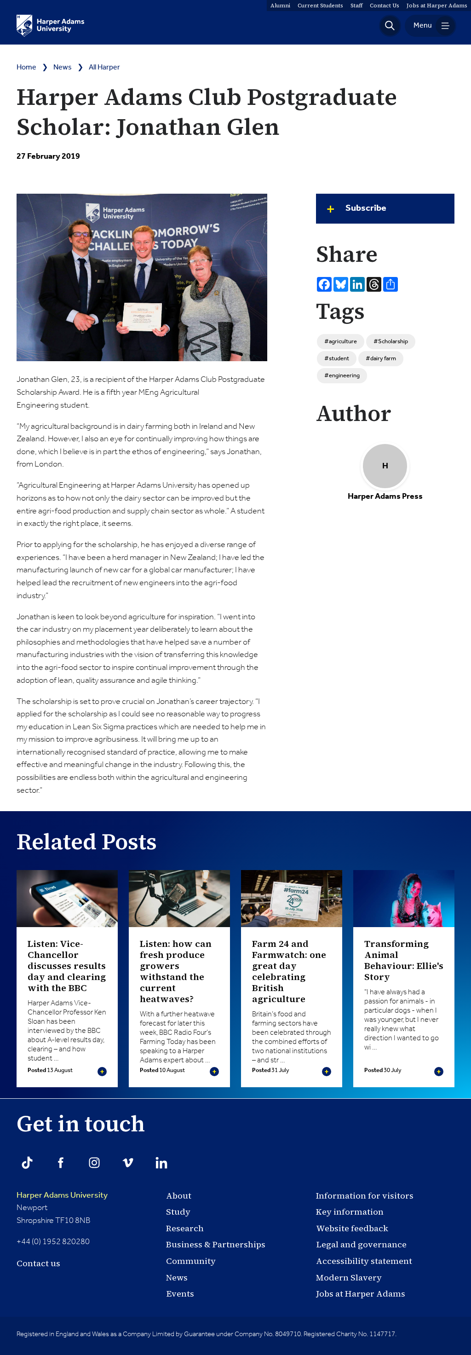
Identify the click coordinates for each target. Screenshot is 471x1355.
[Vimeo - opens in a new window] (127, 1162)
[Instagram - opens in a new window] (94, 1162)
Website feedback (352, 1228)
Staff (356, 5)
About (178, 1195)
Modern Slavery (349, 1277)
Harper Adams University (62, 1195)
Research (185, 1228)
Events (180, 1293)
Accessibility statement (364, 1261)
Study (178, 1211)
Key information (350, 1211)
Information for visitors (365, 1195)
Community (191, 1261)
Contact (384, 5)
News (62, 68)
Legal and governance (361, 1244)
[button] (390, 26)
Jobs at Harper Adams (360, 1293)
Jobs (437, 5)
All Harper (104, 68)
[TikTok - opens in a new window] (27, 1162)
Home (26, 68)
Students (320, 5)
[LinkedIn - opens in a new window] (161, 1162)
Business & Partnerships (215, 1244)
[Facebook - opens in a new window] (60, 1162)
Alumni (280, 5)
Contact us (38, 1263)
